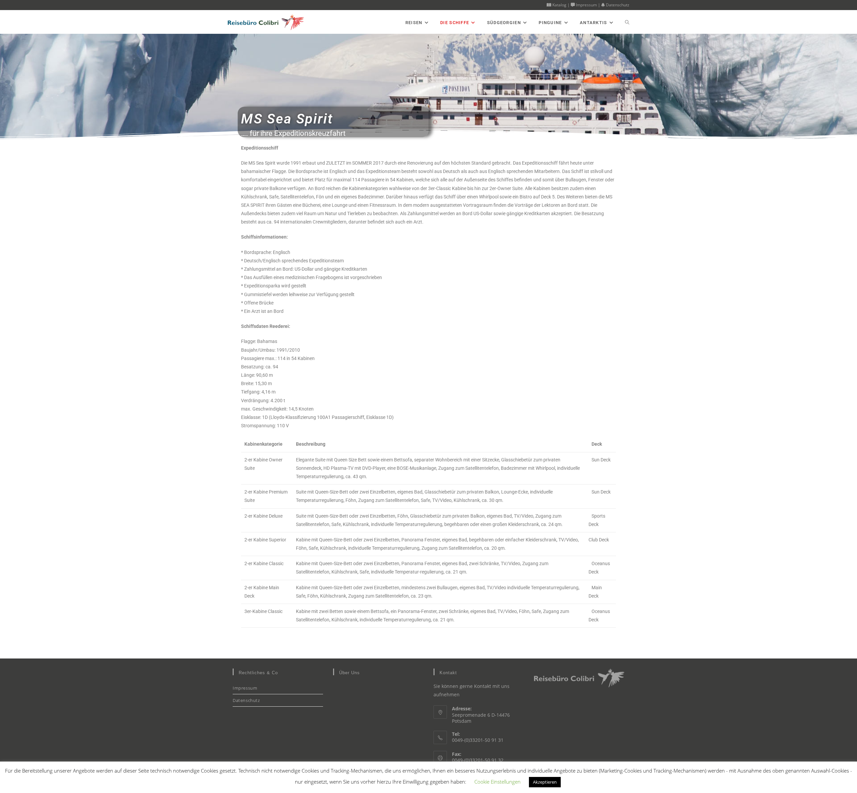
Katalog (558, 5)
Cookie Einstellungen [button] (497, 781)
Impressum (586, 5)
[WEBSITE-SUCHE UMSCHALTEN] (627, 22)
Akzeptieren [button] (545, 782)
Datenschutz (617, 5)
